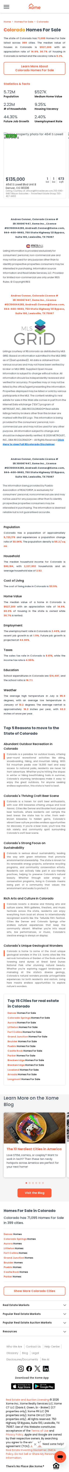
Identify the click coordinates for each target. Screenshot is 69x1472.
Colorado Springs (19, 1018)
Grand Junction (18, 1036)
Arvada (13, 1074)
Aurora (12, 1022)
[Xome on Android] (44, 1386)
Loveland (14, 1070)
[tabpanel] (34, 1144)
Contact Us (33, 1346)
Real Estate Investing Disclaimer (26, 1450)
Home (7, 21)
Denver (12, 1013)
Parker (12, 1055)
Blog (25, 1353)
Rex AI (45, 1359)
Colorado (43, 21)
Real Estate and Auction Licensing (27, 1400)
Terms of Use (39, 1431)
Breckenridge (16, 1060)
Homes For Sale (23, 21)
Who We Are (14, 1346)
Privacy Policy (14, 1434)
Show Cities (34, 1291)
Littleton (13, 1027)
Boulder (13, 1041)
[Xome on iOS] (22, 1386)
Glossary (12, 1353)
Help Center (52, 1346)
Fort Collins (15, 1032)
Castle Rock (15, 1051)
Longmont (14, 1079)
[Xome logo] (34, 6)
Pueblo (12, 1046)
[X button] (38, 1368)
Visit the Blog (34, 1193)
